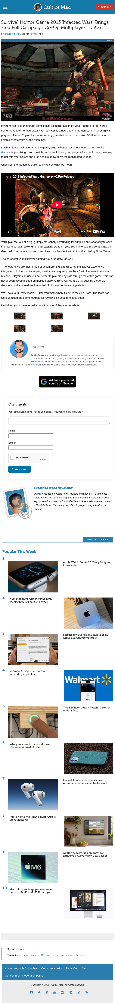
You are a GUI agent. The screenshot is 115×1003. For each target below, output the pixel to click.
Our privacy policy (52, 968)
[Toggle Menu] (5, 7)
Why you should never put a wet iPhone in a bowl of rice (30, 745)
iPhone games (61, 955)
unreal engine (77, 955)
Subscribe (104, 7)
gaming (35, 955)
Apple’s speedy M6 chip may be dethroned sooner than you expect (85, 854)
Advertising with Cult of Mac (21, 968)
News (109, 40)
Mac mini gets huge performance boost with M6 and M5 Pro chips (31, 891)
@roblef (34, 365)
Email (12, 442)
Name (12, 430)
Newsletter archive (98, 540)
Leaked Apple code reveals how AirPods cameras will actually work (85, 782)
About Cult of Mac (76, 968)
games (26, 955)
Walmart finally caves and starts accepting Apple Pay (30, 673)
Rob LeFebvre (12, 34)
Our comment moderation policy (24, 975)
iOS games (46, 955)
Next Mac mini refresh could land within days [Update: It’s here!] (31, 600)
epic (19, 955)
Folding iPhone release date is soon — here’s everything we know (87, 636)
